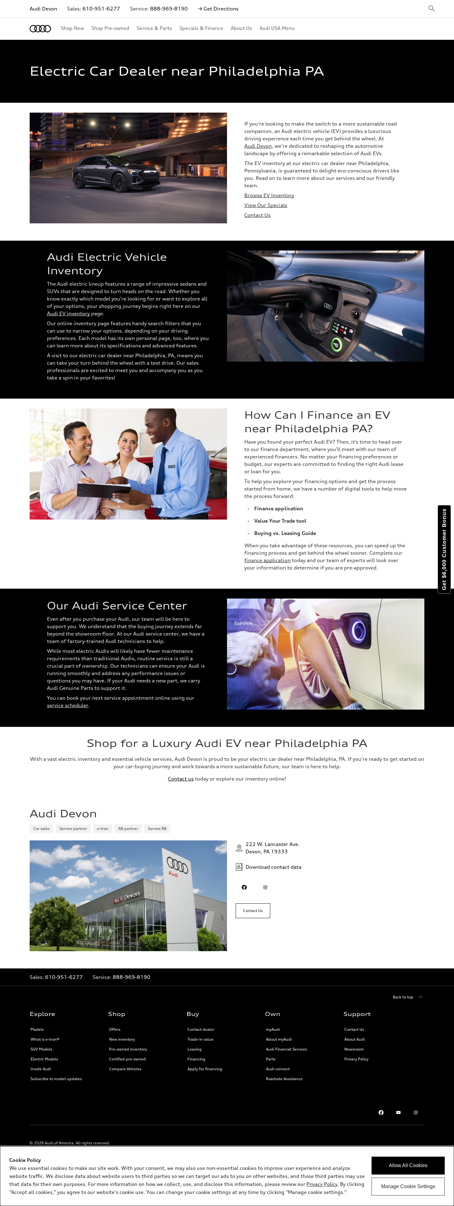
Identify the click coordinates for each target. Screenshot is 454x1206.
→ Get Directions (218, 9)
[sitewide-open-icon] (431, 9)
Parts (270, 1059)
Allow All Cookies (408, 1165)
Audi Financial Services (286, 1049)
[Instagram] (415, 1112)
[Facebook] (381, 1112)
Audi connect (278, 1069)
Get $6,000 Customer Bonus (444, 549)
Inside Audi (41, 1069)
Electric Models (44, 1059)
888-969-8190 (169, 9)
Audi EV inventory (68, 313)
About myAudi (279, 1039)
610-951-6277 (101, 9)
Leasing (194, 1049)
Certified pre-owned (127, 1059)
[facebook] (244, 887)
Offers (114, 1029)
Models (37, 1029)
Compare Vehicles (125, 1069)
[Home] (40, 28)
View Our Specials (265, 205)
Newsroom (354, 1049)
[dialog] (227, 1176)
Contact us (181, 779)
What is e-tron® (45, 1039)
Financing (196, 1059)
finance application (267, 560)
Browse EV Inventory (269, 195)
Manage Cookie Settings (408, 1186)
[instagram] (265, 887)
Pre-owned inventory (128, 1049)
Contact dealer (200, 1029)
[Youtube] (398, 1112)
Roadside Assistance (284, 1078)
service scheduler (67, 705)
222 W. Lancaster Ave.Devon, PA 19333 (273, 848)
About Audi (354, 1039)
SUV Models (41, 1049)
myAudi (273, 1029)
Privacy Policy (356, 1059)
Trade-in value (200, 1039)
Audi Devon (43, 9)
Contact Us (257, 215)
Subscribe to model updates (56, 1078)
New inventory (122, 1039)
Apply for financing (204, 1069)
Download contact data (273, 867)
